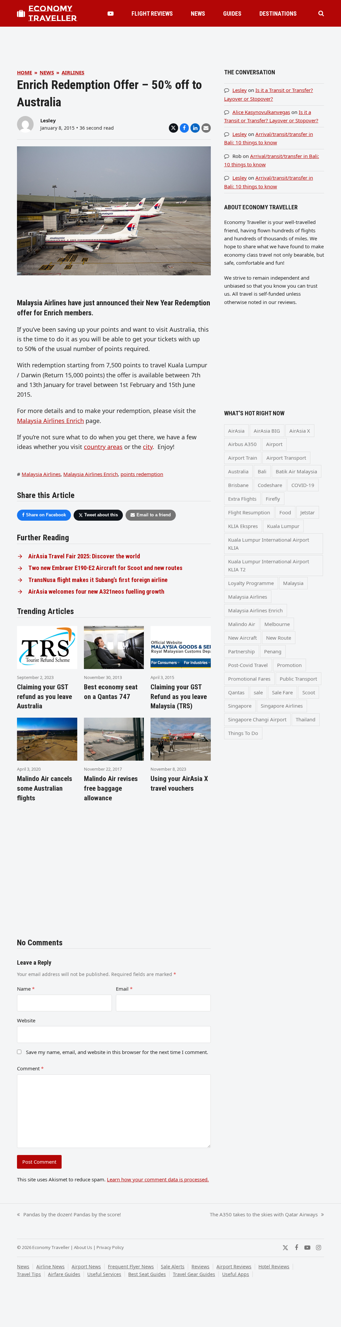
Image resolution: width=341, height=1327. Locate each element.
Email (124, 988)
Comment (30, 1068)
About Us (83, 1247)
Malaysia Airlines (41, 474)
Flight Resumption (249, 512)
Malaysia (293, 583)
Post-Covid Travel (248, 665)
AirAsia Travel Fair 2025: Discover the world (84, 556)
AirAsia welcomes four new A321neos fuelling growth (96, 591)
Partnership (241, 651)
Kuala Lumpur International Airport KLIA (268, 543)
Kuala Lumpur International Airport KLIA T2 (268, 565)
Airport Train (242, 457)
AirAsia (236, 430)
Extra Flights (242, 498)
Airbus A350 (242, 444)
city (148, 447)
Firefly (273, 498)
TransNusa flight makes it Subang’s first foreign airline (98, 580)
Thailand (305, 719)
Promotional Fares (249, 678)
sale (258, 692)
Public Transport (298, 678)
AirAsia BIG (267, 430)
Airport (274, 444)
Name (26, 988)
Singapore (239, 705)
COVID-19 (302, 485)
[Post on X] (173, 128)
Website (26, 1020)
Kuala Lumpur (283, 526)
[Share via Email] (206, 128)
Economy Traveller (52, 13)
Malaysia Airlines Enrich (50, 421)
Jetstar (307, 512)
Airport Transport (286, 457)
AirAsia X (299, 430)
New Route (278, 637)
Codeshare (270, 485)
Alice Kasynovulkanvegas (261, 112)
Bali (262, 471)
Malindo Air (241, 624)
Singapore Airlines (282, 705)
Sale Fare (282, 692)
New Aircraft (242, 637)
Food (285, 512)
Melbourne (277, 624)
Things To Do (243, 733)
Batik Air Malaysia (296, 471)
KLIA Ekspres (243, 526)
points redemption (142, 474)
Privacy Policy (110, 1247)
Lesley (48, 120)
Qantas (236, 692)
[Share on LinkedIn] (195, 128)
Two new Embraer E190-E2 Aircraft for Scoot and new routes (105, 568)
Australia (238, 471)
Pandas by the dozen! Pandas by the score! (69, 1214)
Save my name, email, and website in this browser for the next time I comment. (117, 1052)
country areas (103, 447)
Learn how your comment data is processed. (158, 1179)
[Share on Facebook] (184, 128)
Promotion (289, 665)
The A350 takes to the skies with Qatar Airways (264, 1214)
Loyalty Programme (251, 583)
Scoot (308, 692)
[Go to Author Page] (25, 123)
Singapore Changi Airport (257, 719)
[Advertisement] (170, 42)
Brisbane (238, 485)
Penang (272, 651)
